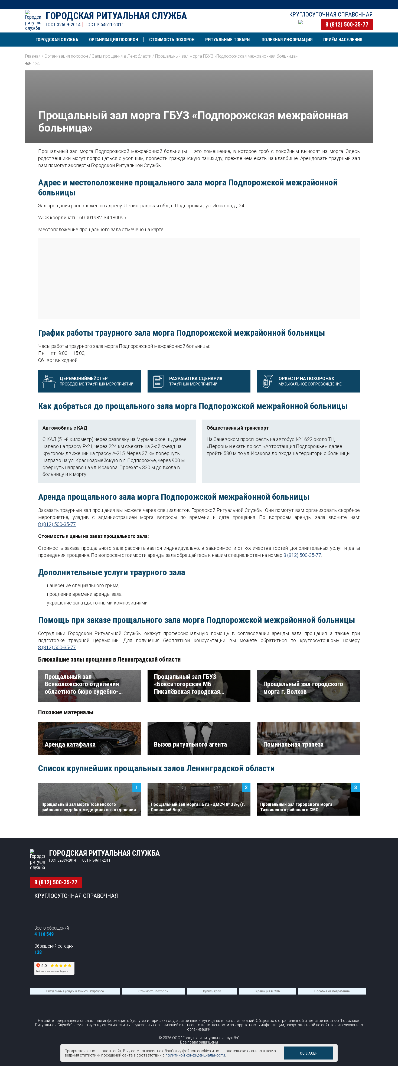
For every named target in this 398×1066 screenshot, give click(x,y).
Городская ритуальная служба (116, 15)
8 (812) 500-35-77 (346, 24)
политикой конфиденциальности (195, 1055)
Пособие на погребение (332, 991)
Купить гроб (212, 991)
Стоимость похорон (153, 991)
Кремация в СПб (268, 991)
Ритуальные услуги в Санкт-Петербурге (75, 991)
